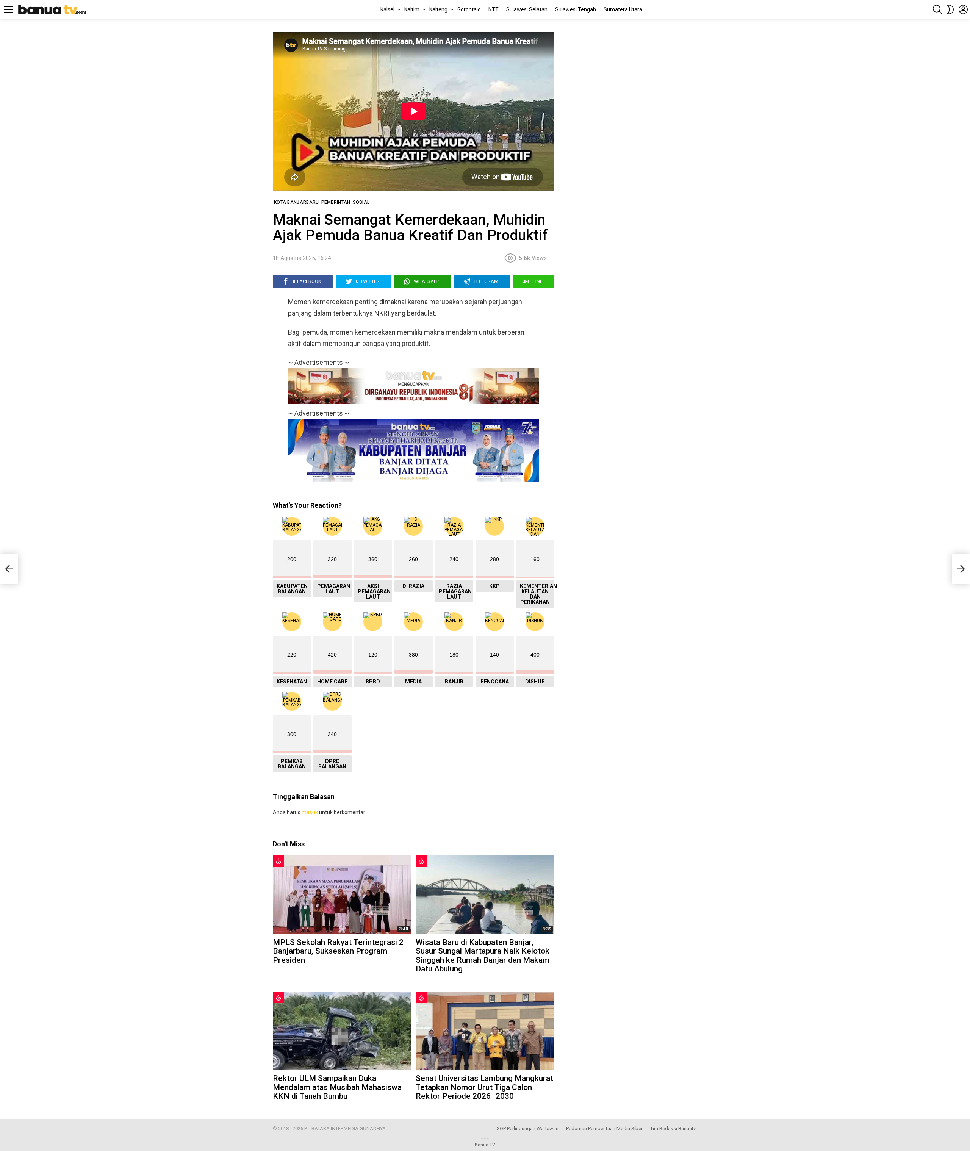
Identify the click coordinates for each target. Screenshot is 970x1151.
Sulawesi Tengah (575, 9)
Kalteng (438, 9)
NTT (493, 9)
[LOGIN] (963, 9)
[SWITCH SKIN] (950, 9)
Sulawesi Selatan (527, 9)
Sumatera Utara (623, 9)
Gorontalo (469, 9)
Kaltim (411, 9)
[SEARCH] (937, 9)
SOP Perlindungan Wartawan (528, 1128)
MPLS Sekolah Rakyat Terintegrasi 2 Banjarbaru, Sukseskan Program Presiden (338, 951)
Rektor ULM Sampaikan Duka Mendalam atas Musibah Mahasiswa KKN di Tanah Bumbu (337, 1087)
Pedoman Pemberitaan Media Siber (604, 1128)
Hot (278, 861)
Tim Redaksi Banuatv (673, 1128)
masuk (310, 812)
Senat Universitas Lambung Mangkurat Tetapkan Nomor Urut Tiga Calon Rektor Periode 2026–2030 (484, 1087)
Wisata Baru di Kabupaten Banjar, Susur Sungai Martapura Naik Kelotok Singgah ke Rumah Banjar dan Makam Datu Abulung (482, 956)
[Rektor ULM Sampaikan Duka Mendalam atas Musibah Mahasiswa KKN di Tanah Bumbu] (342, 1031)
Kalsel (387, 9)
